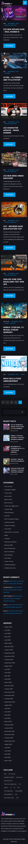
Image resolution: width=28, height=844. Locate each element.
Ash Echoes (8, 496)
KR (14, 787)
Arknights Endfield (10, 490)
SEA (16, 794)
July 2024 (7, 708)
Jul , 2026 (14, 474)
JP (10, 787)
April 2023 (7, 757)
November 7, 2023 (13, 23)
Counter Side (8, 509)
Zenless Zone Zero (11, 25)
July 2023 (7, 748)
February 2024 (9, 725)
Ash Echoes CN (8, 781)
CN (20, 784)
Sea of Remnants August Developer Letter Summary (17, 426)
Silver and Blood (9, 552)
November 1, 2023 (13, 374)
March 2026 (8, 643)
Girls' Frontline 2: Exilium (12, 519)
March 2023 (8, 761)
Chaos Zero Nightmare (11, 506)
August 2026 (8, 627)
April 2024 (8, 718)
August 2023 (8, 744)
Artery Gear (8, 493)
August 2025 (8, 666)
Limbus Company (10, 525)
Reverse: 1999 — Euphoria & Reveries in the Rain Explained (13, 589)
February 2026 (9, 646)
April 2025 (8, 679)
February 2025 (9, 686)
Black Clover (8, 499)
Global (6, 787)
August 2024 (8, 705)
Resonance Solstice (10, 542)
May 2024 (7, 715)
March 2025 (8, 682)
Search (22, 412)
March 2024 (8, 721)
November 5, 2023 (13, 122)
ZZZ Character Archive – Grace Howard (11, 130)
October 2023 (9, 738)
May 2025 (7, 676)
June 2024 (8, 712)
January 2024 (9, 728)
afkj (5, 774)
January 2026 (9, 650)
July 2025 (7, 669)
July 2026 (7, 630)
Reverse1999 (18, 791)
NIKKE (23, 374)
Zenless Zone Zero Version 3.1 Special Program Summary (17, 470)
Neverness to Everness (12, 532)
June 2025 (8, 673)
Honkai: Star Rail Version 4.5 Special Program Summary (18, 437)
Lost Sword (8, 529)
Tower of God (9, 561)
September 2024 (10, 702)
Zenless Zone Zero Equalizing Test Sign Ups (13, 281)
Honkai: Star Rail (10, 323)
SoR (17, 798)
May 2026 (7, 637)
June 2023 (8, 751)
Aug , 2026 (15, 430)
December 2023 (9, 731)
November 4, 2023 (13, 220)
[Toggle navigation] (25, 3)
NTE (18, 787)
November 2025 (9, 656)
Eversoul (7, 516)
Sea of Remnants (10, 548)
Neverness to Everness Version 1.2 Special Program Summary (12, 598)
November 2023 (9, 734)
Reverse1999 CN (8, 794)
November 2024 (9, 695)
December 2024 (10, 692)
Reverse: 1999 (9, 545)
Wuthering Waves (10, 565)
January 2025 (9, 689)
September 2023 (10, 741)
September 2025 (10, 663)
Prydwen (7, 73)
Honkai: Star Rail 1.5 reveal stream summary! (13, 329)
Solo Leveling (8, 555)
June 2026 (8, 633)
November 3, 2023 (16, 321)
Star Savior (8, 558)
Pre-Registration (8, 791)
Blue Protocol (9, 503)
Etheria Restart (9, 512)
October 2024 (9, 699)
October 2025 (9, 659)
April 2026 (8, 640)
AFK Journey (8, 486)
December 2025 (9, 653)
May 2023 (7, 754)
